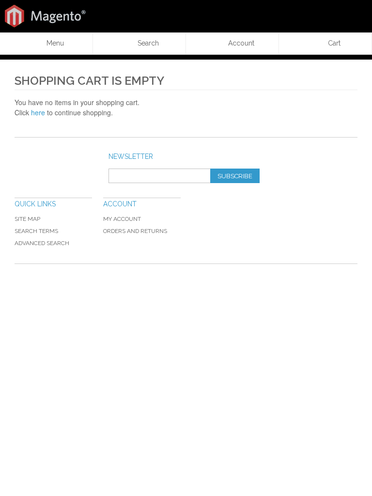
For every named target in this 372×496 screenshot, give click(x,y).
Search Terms (36, 231)
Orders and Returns (135, 231)
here (38, 112)
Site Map (27, 219)
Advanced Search (42, 243)
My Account (122, 219)
